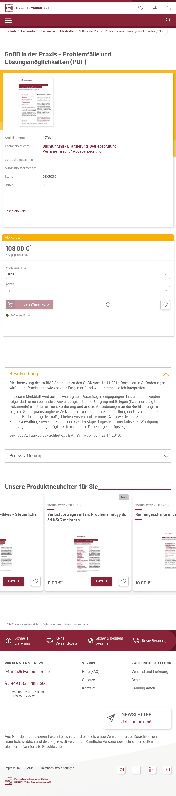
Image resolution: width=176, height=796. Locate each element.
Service (89, 663)
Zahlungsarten (143, 687)
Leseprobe (16, 211)
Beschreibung (23, 373)
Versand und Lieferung (150, 671)
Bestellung (140, 679)
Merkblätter (67, 31)
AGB (30, 768)
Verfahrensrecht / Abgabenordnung (72, 151)
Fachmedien (28, 31)
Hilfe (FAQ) (91, 671)
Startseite (10, 31)
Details (13, 581)
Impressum (12, 768)
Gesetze (88, 679)
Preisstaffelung (25, 455)
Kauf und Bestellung (151, 663)
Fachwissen (48, 31)
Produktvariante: (16, 267)
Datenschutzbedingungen (57, 768)
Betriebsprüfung (103, 146)
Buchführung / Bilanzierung (65, 146)
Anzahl (10, 284)
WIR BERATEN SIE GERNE (25, 663)
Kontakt (88, 687)
